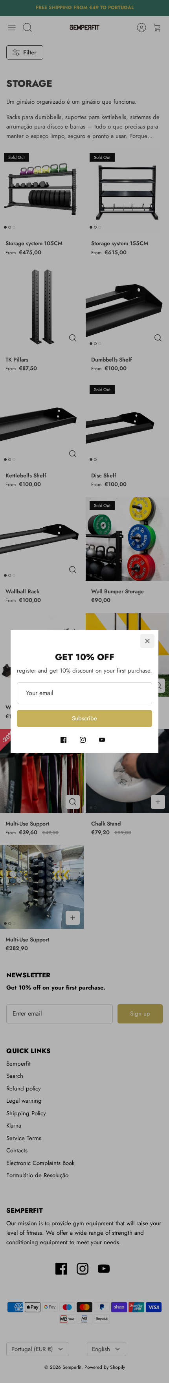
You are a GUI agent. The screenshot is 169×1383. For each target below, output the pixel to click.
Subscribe (84, 718)
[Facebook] (63, 740)
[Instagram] (82, 740)
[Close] (147, 641)
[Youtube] (102, 740)
